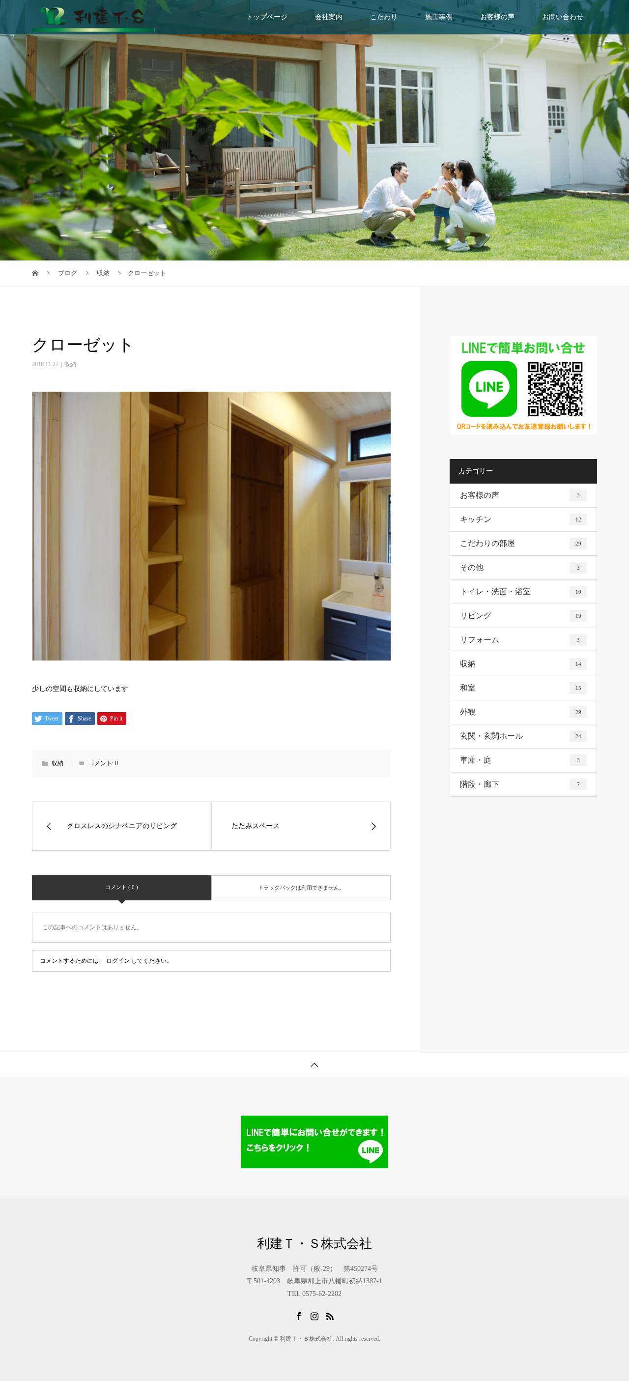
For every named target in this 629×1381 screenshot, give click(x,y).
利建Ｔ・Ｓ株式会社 (314, 1243)
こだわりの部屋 (520, 543)
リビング (520, 615)
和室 (520, 688)
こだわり (384, 17)
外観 (520, 712)
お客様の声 (497, 17)
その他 (520, 567)
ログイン (118, 960)
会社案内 (329, 17)
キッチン (520, 519)
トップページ (266, 17)
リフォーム (520, 639)
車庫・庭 (520, 760)
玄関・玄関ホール (520, 736)
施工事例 (439, 17)
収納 (70, 364)
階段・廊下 (520, 784)
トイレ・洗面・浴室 (520, 591)
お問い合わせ (562, 17)
